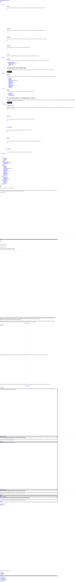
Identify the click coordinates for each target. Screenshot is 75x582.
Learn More (9, 102)
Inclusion (4, 182)
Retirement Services (11, 63)
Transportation (11, 87)
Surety (9, 65)
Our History (9, 28)
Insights (3, 88)
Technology (10, 86)
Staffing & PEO (11, 85)
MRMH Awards (11, 94)
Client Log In (3, 153)
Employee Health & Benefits (7, 162)
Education (10, 78)
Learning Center (5, 176)
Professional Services (11, 82)
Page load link (2, 581)
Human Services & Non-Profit (13, 80)
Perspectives (10, 93)
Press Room (8, 45)
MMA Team (9, 37)
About (2, 4)
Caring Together (5, 181)
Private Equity (5, 169)
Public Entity (10, 83)
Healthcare (10, 79)
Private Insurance (11, 64)
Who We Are (5, 180)
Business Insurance (11, 62)
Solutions (3, 57)
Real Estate (10, 84)
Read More (9, 71)
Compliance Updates (11, 95)
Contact (4, 160)
